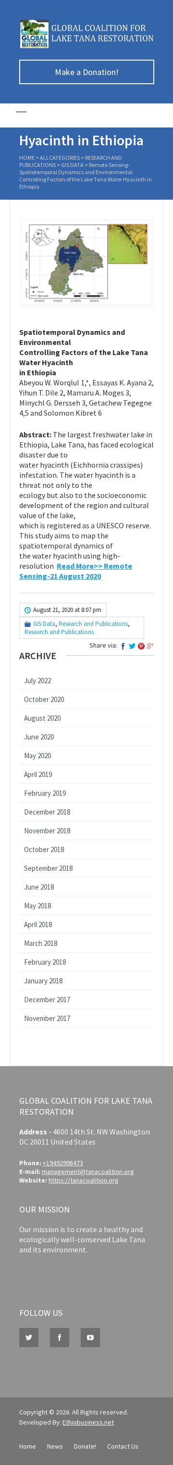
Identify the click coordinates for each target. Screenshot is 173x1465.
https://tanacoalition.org (84, 1180)
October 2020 (44, 699)
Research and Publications (93, 624)
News (55, 1446)
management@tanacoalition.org (88, 1171)
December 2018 (47, 811)
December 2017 (47, 999)
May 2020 (37, 755)
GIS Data (72, 164)
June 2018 (39, 887)
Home (27, 157)
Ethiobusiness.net (88, 1422)
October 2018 (44, 849)
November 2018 (47, 830)
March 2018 (40, 943)
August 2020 (42, 718)
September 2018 (48, 868)
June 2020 (39, 736)
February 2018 (45, 962)
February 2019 (45, 793)
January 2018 (43, 980)
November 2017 (47, 1018)
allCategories (60, 157)
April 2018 (38, 924)
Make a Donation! (87, 71)
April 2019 (38, 774)
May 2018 (37, 905)
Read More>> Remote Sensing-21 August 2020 (75, 571)
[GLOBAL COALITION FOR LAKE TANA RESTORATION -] (86, 45)
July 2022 (37, 680)
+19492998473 (63, 1163)
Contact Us (122, 1446)
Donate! (85, 1446)
